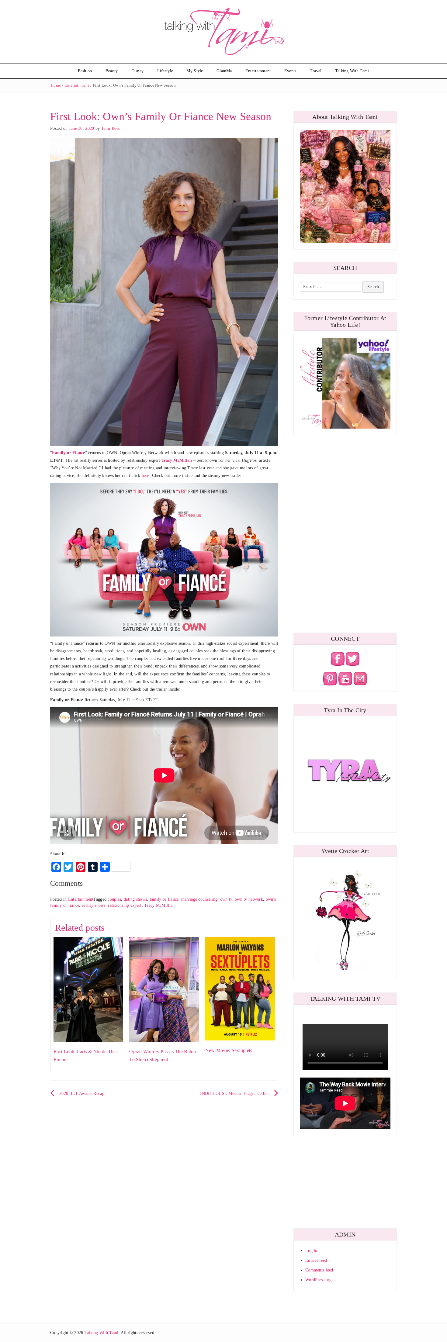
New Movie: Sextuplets (228, 1050)
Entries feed (316, 1260)
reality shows (94, 905)
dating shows (135, 899)
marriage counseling (199, 899)
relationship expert (124, 905)
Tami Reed (111, 128)
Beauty (112, 71)
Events (290, 71)
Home (56, 85)
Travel (316, 71)
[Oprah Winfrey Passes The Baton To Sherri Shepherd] (164, 989)
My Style (194, 71)
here (145, 475)
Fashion (85, 71)
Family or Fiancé (68, 452)
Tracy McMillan (176, 460)
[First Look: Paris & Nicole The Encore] (88, 989)
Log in (311, 1250)
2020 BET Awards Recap (81, 1093)
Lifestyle (165, 71)
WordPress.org (318, 1280)
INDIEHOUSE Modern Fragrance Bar (234, 1093)
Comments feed (319, 1270)
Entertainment (258, 71)
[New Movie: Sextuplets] (240, 988)
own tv (226, 899)
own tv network (249, 899)
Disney (137, 71)
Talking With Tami (352, 71)
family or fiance (164, 899)
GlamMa (224, 71)
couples (114, 899)
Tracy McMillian (159, 905)
